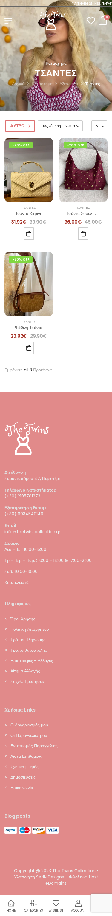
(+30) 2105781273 (22, 496)
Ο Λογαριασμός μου (29, 725)
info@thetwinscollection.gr (32, 531)
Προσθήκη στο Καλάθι (29, 233)
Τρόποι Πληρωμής (27, 639)
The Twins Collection (74, 871)
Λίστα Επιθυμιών (26, 756)
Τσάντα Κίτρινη (28, 213)
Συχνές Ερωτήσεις (27, 681)
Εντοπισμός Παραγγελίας (34, 745)
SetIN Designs (50, 877)
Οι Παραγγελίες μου (28, 735)
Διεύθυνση (15, 472)
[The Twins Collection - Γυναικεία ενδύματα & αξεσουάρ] (53, 20)
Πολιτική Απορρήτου (29, 629)
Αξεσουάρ (68, 84)
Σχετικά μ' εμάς (24, 766)
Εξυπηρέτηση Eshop (25, 507)
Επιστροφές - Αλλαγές (31, 660)
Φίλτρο (17, 126)
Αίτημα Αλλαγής (25, 671)
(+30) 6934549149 (23, 514)
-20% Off (20, 145)
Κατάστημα (42, 84)
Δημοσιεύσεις (23, 777)
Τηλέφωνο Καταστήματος (30, 489)
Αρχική (18, 84)
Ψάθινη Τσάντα (28, 328)
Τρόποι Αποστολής (28, 650)
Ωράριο (12, 543)
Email (10, 525)
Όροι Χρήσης (22, 618)
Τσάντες (29, 207)
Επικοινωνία (21, 787)
